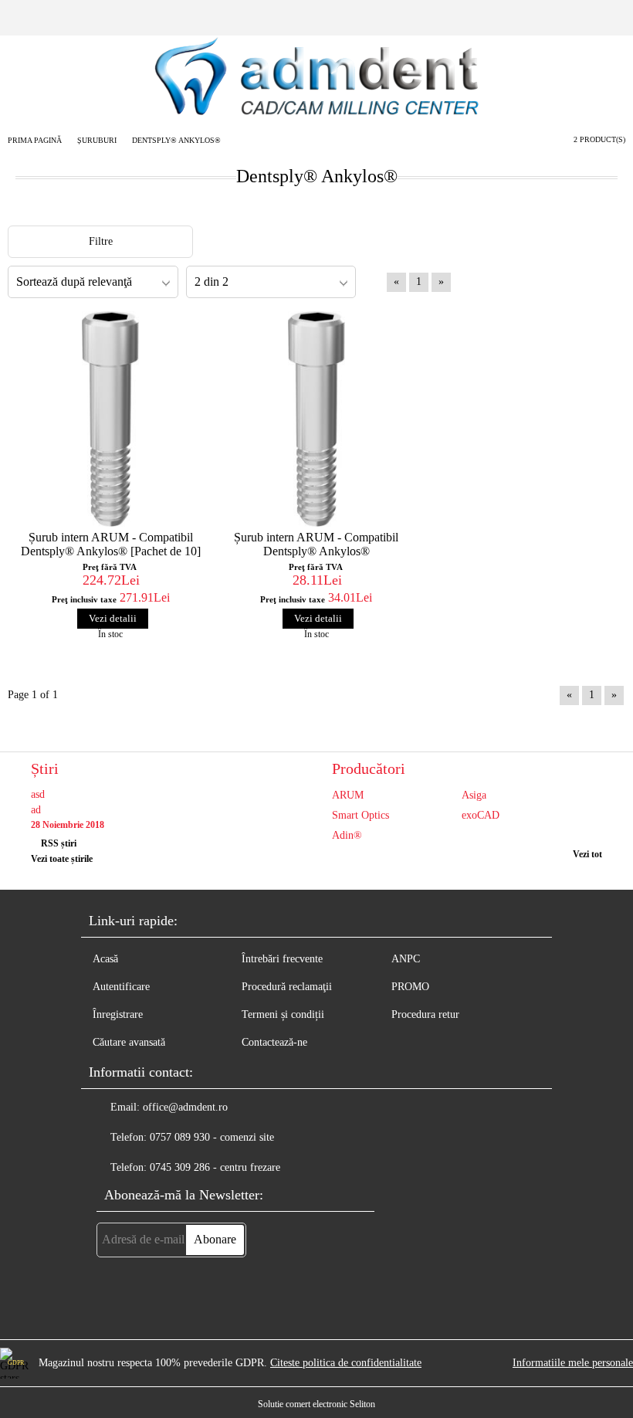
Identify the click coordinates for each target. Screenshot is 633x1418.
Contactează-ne (274, 1042)
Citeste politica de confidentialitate (345, 1363)
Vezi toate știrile (62, 858)
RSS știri (58, 843)
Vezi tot (587, 854)
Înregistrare (118, 1014)
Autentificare (121, 986)
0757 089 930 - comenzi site (212, 1137)
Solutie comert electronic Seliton (316, 1404)
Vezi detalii (113, 618)
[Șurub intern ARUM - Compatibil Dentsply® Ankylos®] (317, 419)
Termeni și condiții (283, 1014)
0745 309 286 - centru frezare (215, 1167)
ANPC (405, 959)
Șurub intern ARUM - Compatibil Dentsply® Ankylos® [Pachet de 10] (111, 544)
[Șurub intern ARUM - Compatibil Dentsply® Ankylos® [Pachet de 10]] (111, 419)
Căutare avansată (129, 1042)
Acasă (105, 959)
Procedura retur (425, 1014)
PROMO (410, 986)
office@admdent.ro (185, 1107)
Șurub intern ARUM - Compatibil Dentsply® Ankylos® (316, 544)
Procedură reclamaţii (287, 986)
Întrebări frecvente (282, 959)
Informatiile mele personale (573, 1363)
